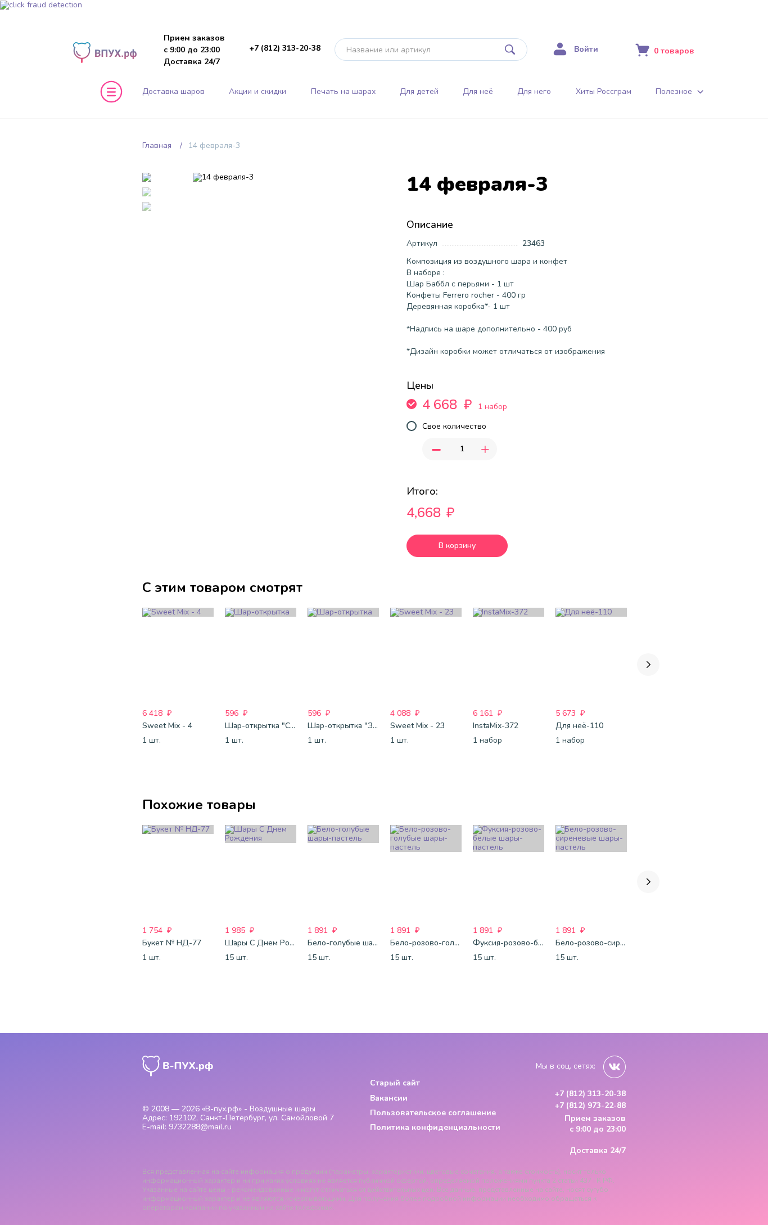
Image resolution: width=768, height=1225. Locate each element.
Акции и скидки (257, 91)
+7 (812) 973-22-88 (590, 1105)
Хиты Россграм (603, 91)
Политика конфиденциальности (435, 1127)
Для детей (419, 91)
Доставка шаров (173, 91)
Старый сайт (395, 1083)
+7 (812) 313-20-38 (284, 48)
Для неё (478, 91)
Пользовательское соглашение (433, 1112)
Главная (156, 145)
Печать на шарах (343, 91)
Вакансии (389, 1098)
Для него (534, 91)
